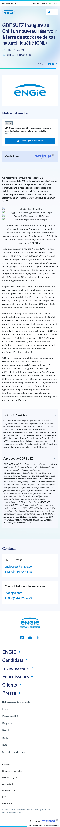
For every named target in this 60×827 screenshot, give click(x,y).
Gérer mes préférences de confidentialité (43, 825)
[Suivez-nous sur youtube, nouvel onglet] (30, 637)
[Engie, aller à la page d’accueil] (30, 622)
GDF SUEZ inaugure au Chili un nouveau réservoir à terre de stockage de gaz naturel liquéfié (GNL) (28, 129)
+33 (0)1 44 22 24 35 (18, 571)
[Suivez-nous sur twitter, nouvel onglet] (38, 637)
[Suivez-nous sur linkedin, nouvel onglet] (22, 637)
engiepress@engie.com (19, 566)
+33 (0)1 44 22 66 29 (18, 598)
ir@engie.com (13, 593)
